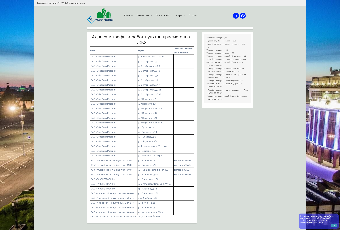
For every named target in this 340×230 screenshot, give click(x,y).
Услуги (179, 16)
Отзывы (193, 16)
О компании (143, 16)
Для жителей (163, 16)
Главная (128, 16)
